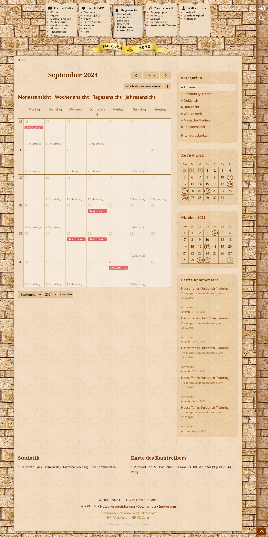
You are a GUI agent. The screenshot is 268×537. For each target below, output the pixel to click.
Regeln (88, 28)
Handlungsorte (59, 25)
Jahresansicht (141, 97)
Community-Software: (128, 513)
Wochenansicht (72, 97)
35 (21, 122)
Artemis (185, 311)
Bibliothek (123, 20)
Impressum (167, 506)
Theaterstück (58, 32)
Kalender (89, 25)
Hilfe (86, 32)
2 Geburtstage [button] (33, 144)
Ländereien (124, 17)
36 (21, 150)
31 (199, 170)
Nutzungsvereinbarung (117, 506)
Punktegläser (125, 30)
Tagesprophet (159, 12)
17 (207, 246)
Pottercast (156, 15)
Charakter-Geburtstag (34, 127)
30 (192, 170)
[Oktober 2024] (165, 75)
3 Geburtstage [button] (33, 227)
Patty (135, 472)
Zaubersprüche (59, 22)
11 (230, 177)
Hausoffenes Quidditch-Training (205, 288)
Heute (150, 75)
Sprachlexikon (159, 22)
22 (207, 191)
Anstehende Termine (163, 25)
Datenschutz (147, 506)
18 (230, 184)
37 (21, 178)
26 (185, 198)
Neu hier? (189, 12)
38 (21, 205)
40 (21, 262)
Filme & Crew (58, 28)
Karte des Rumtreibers (159, 458)
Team (87, 18)
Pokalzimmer (125, 27)
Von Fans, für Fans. (143, 500)
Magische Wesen (60, 18)
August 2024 (192, 155)
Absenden (65, 294)
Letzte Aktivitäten (94, 22)
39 (21, 233)
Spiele (54, 35)
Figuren (54, 15)
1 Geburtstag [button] (53, 144)
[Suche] (262, 18)
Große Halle (124, 14)
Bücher (54, 12)
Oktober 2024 (193, 217)
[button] (167, 86)
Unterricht (123, 24)
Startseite (89, 12)
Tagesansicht (107, 97)
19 (185, 191)
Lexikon (155, 18)
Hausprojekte (92, 15)
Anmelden (190, 18)
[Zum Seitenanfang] (261, 531)
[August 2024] (136, 75)
